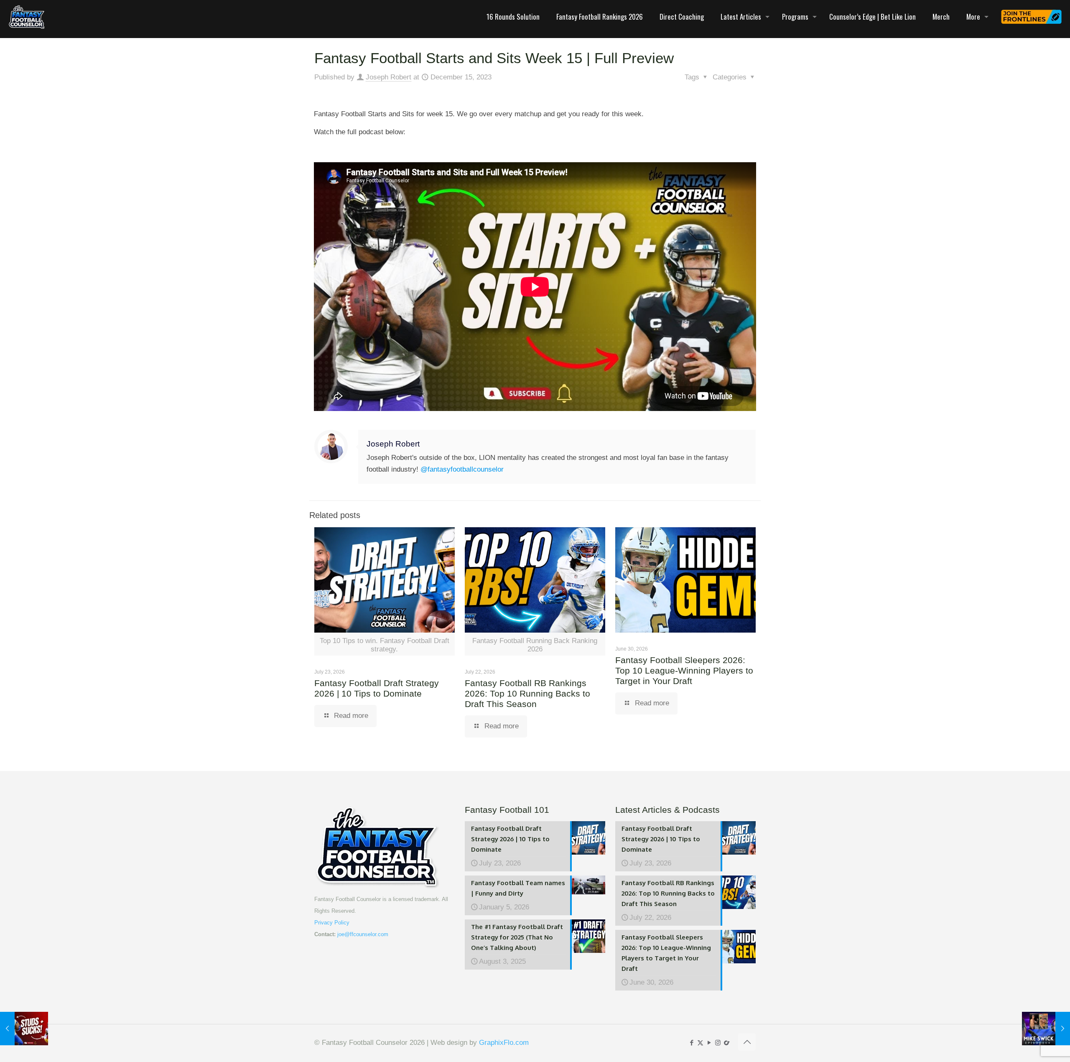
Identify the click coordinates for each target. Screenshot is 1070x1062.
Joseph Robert (388, 77)
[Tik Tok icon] (727, 1042)
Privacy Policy (331, 922)
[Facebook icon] (691, 1042)
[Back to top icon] (747, 1042)
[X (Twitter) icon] (700, 1042)
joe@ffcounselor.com (362, 934)
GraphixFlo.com (504, 1043)
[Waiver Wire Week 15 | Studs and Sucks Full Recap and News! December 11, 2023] (24, 1028)
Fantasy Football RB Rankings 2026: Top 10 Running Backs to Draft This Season (527, 693)
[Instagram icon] (718, 1042)
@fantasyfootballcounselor (462, 469)
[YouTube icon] (709, 1042)
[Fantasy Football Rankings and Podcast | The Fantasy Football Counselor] (26, 16)
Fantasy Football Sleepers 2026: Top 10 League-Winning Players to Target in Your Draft (684, 670)
